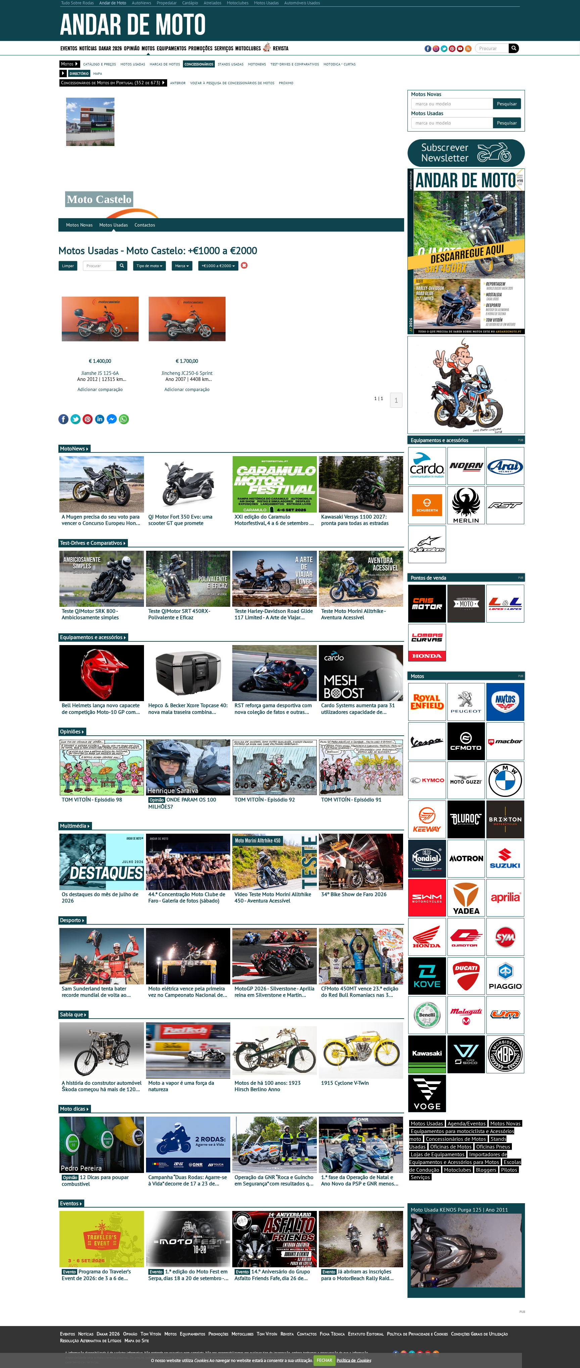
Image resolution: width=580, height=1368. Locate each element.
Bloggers (486, 1169)
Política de (354, 1360)
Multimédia (73, 825)
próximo (286, 83)
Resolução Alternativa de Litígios (90, 1340)
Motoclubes (248, 47)
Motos (170, 1334)
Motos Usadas (113, 225)
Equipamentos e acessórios (91, 637)
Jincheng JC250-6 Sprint (187, 373)
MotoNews (72, 448)
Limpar (68, 265)
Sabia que (71, 1014)
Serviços (420, 1177)
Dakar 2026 (110, 47)
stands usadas (230, 64)
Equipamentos (192, 1334)
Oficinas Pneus (493, 1146)
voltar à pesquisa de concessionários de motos (232, 83)
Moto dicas (72, 1108)
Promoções (200, 47)
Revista (280, 47)
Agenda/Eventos (467, 1123)
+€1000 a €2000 (217, 265)
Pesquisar (507, 104)
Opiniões (70, 731)
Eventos (68, 47)
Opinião (132, 47)
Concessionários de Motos (456, 1138)
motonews (257, 64)
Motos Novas (79, 225)
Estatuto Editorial (366, 1334)
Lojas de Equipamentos (438, 1154)
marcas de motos (165, 64)
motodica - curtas (339, 64)
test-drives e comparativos (295, 64)
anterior (178, 83)
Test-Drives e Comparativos (91, 542)
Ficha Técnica (332, 1334)
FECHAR (324, 1360)
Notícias (85, 1334)
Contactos (145, 225)
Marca (180, 265)
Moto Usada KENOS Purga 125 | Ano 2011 (459, 1209)
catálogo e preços (99, 64)
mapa (97, 73)
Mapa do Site (137, 1340)
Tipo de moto (148, 265)
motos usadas (132, 64)
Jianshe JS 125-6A (100, 373)
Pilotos (509, 1169)
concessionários (199, 64)
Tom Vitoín (151, 1334)
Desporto (70, 920)
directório (79, 73)
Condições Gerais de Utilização (479, 1334)
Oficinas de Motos (451, 1146)
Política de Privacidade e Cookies (417, 1334)
